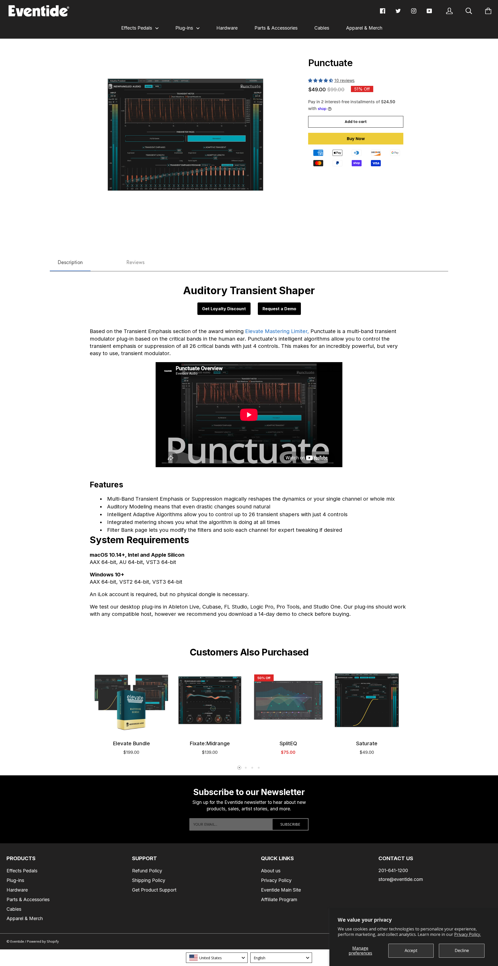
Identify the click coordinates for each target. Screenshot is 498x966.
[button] (321, 80)
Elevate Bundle (131, 743)
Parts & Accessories (276, 28)
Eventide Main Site (281, 890)
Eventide (17, 941)
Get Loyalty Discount (224, 308)
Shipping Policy (148, 880)
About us (270, 870)
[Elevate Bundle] (131, 700)
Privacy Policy (276, 880)
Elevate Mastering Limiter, (277, 331)
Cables (321, 28)
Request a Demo (279, 308)
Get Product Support (154, 890)
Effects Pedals (137, 28)
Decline (462, 950)
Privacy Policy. (467, 934)
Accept (411, 950)
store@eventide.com (400, 879)
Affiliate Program (279, 899)
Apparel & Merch (364, 28)
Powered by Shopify (43, 941)
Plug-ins (184, 28)
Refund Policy (147, 870)
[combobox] (217, 958)
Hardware (227, 28)
